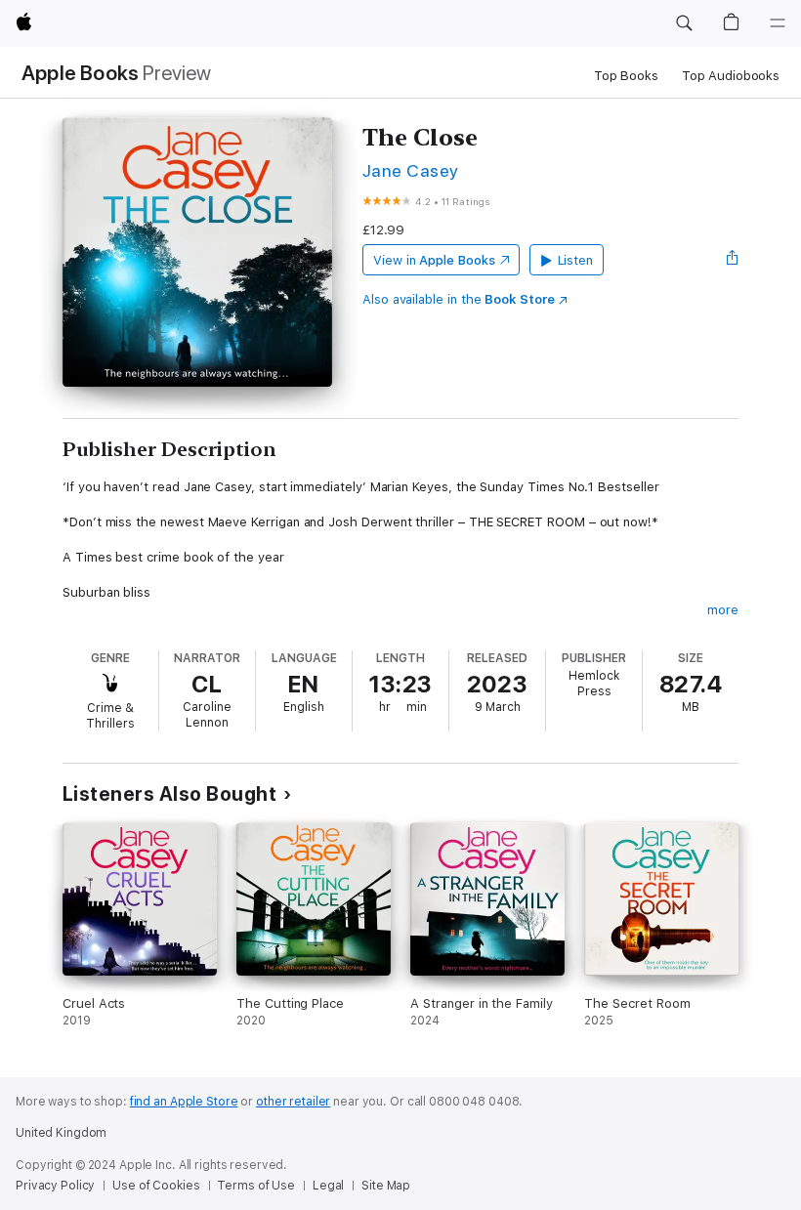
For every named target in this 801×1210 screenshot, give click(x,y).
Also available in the (458, 299)
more (722, 610)
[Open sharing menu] (732, 259)
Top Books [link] (626, 75)
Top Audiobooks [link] (731, 75)
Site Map (385, 1185)
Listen (576, 260)
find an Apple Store (184, 1101)
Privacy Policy (55, 1185)
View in (434, 260)
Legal (328, 1185)
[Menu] (777, 23)
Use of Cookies (155, 1185)
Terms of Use (256, 1185)
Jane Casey (410, 170)
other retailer (293, 1101)
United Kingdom (61, 1133)
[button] (683, 23)
